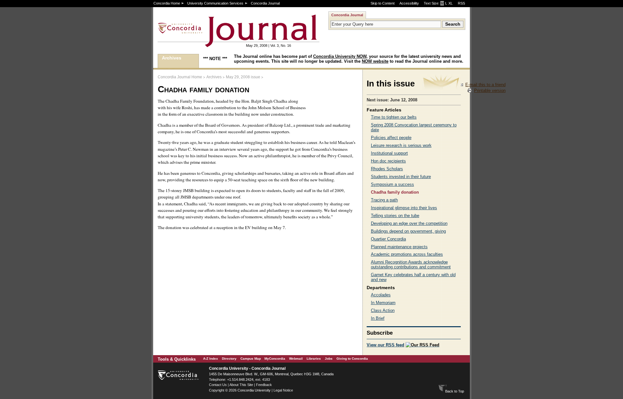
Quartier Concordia (388, 239)
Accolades (381, 294)
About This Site (241, 385)
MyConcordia (274, 358)
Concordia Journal (265, 3)
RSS (461, 3)
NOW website (375, 61)
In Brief (378, 318)
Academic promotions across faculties (407, 254)
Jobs (329, 358)
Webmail (296, 358)
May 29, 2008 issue (243, 77)
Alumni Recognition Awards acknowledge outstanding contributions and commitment (411, 264)
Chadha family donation (395, 192)
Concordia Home (166, 3)
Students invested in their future (401, 176)
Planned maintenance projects (399, 246)
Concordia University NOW (339, 56)
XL (450, 3)
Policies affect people (391, 137)
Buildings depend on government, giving (408, 231)
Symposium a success (392, 184)
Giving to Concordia (352, 358)
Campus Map (250, 358)
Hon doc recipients (388, 161)
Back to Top (454, 391)
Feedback (264, 385)
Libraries (314, 358)
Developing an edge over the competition (409, 223)
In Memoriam (383, 302)
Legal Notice (283, 390)
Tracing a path (384, 200)
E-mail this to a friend (485, 84)
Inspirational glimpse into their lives (404, 207)
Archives (171, 57)
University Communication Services (215, 3)
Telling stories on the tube (395, 215)
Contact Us (218, 385)
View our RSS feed (385, 344)
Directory (229, 358)
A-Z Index (210, 358)
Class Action (383, 310)
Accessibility (409, 3)
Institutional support (389, 153)
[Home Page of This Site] (218, 44)
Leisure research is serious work (401, 145)
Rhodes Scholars (387, 168)
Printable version (490, 90)
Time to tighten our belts (394, 117)
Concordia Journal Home (180, 77)
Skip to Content (383, 3)
